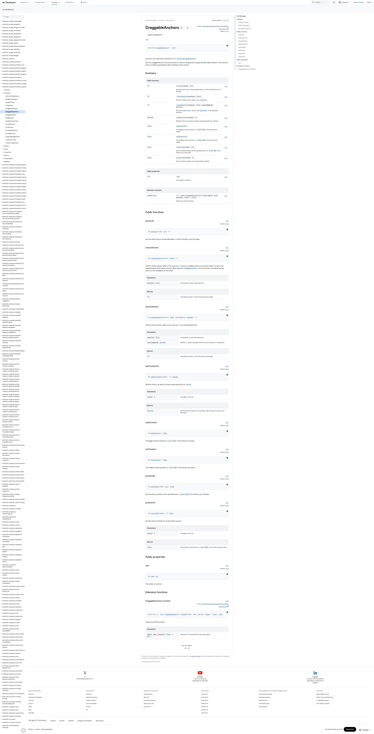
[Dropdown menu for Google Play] (75, 2)
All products (100, 721)
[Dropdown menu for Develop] (60, 2)
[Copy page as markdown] (187, 28)
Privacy (88, 706)
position (203, 100)
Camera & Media (91, 703)
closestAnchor (182, 96)
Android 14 (204, 703)
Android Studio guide (265, 694)
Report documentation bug (324, 697)
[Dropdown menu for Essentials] (30, 2)
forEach (205, 195)
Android (31, 694)
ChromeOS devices (150, 700)
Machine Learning (91, 697)
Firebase (71, 721)
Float (198, 96)
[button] (12, 21)
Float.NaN (201, 130)
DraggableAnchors (162, 48)
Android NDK (263, 706)
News (30, 706)
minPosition (181, 137)
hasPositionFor (182, 117)
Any (173, 48)
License (37, 729)
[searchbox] (13, 16)
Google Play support (322, 700)
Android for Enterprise (35, 697)
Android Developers (151, 20)
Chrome (61, 721)
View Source (222, 29)
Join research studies (322, 703)
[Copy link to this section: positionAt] (157, 476)
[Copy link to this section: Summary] (158, 73)
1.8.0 (227, 224)
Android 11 (204, 713)
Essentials (23, 2)
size (178, 177)
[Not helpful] (227, 20)
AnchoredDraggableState (186, 59)
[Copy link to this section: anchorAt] (156, 221)
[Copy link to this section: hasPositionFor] (161, 366)
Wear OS (146, 697)
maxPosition (181, 126)
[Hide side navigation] (23, 730)
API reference (8, 10)
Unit (155, 195)
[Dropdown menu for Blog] (88, 2)
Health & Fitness (91, 700)
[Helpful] (224, 20)
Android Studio (359, 2)
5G (87, 710)
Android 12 (204, 710)
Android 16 (204, 697)
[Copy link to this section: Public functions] (166, 212)
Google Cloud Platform (85, 721)
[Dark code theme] (227, 46)
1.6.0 (227, 31)
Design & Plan (39, 2)
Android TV (147, 706)
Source (31, 703)
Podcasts (31, 713)
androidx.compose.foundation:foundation (215, 26)
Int (191, 86)
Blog (84, 2)
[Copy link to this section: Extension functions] (170, 592)
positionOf (181, 158)
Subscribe (350, 729)
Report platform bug (322, 694)
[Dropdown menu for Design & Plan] (46, 2)
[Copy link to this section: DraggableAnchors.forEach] (172, 601)
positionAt (181, 147)
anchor (215, 121)
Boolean (179, 107)
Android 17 (204, 694)
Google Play (69, 2)
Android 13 (204, 706)
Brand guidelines (47, 729)
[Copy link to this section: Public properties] (168, 557)
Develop (54, 2)
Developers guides (264, 697)
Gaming (88, 694)
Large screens (148, 694)
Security (31, 700)
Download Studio (264, 703)
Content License (195, 656)
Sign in (369, 2)
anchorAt (180, 86)
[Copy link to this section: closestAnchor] (161, 248)
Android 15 (204, 700)
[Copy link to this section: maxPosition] (159, 423)
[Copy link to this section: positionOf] (157, 503)
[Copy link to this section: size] (151, 566)
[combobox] (321, 2)
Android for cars (149, 703)
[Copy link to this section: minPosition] (158, 449)
